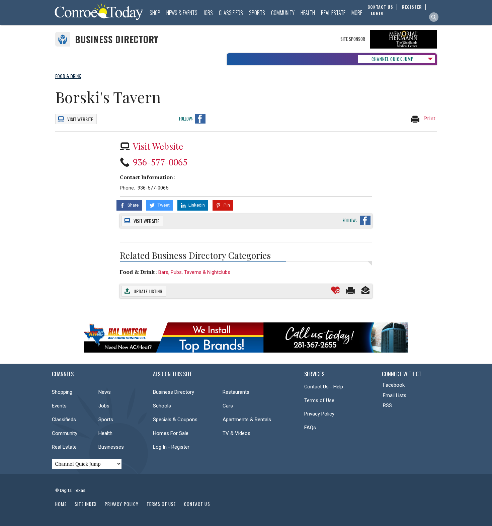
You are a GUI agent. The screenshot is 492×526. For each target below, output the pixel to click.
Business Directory (116, 39)
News (104, 392)
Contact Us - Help (323, 387)
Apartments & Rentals (247, 420)
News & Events (181, 13)
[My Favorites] (335, 290)
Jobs (208, 13)
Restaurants (236, 392)
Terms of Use (319, 400)
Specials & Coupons (175, 420)
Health (308, 13)
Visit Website (158, 146)
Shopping (62, 392)
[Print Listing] (350, 290)
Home (61, 504)
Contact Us (197, 504)
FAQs (310, 428)
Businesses (111, 447)
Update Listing (148, 291)
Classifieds (231, 13)
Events (59, 406)
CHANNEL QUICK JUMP (393, 59)
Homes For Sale (170, 433)
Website (80, 119)
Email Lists (394, 395)
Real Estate (333, 13)
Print (429, 118)
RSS (387, 405)
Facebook (394, 385)
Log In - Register (171, 447)
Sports (257, 13)
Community (283, 13)
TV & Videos (236, 433)
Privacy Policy (319, 414)
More (356, 13)
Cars (228, 406)
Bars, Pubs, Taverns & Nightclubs (194, 272)
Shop (155, 13)
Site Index (86, 504)
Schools (162, 406)
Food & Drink (137, 272)
